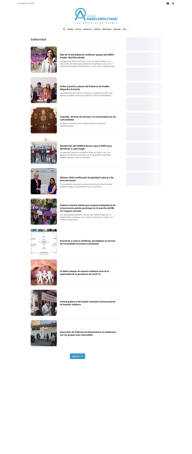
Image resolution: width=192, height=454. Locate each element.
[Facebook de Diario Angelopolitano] (168, 3)
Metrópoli (107, 29)
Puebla (70, 29)
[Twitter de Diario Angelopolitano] (173, 4)
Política (97, 29)
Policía (78, 29)
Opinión (117, 29)
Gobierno (87, 29)
